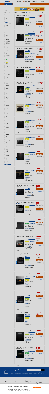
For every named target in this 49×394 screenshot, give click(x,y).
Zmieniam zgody (37, 389)
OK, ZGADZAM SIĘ (37, 387)
